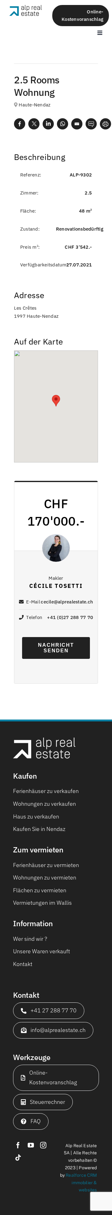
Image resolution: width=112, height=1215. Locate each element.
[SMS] (91, 123)
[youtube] (31, 1145)
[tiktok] (18, 1158)
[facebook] (18, 1145)
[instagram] (43, 1145)
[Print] (105, 123)
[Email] (76, 123)
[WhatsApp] (62, 123)
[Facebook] (19, 123)
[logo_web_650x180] (25, 7)
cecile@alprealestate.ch (67, 602)
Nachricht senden (56, 647)
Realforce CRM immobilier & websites (81, 1183)
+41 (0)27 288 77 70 (70, 617)
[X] (34, 123)
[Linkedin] (48, 123)
